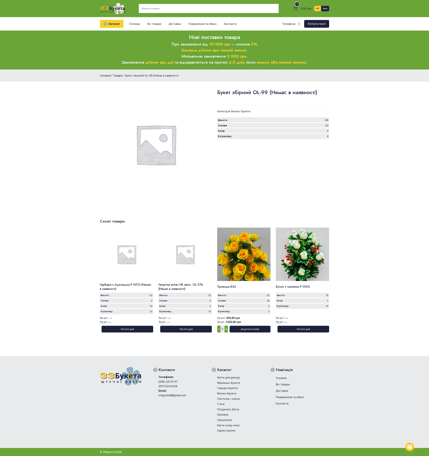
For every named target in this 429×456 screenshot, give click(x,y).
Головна (134, 24)
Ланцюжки (224, 420)
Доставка (175, 24)
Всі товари (154, 24)
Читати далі (127, 329)
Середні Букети (227, 388)
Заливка (222, 414)
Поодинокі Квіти (228, 409)
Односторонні (226, 430)
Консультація (316, 24)
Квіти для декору (228, 377)
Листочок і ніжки (228, 399)
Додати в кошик (250, 329)
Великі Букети (240, 111)
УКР (317, 8)
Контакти (230, 24)
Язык (325, 8)
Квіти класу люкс (228, 425)
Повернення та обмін (202, 24)
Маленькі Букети (228, 383)
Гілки (221, 404)
